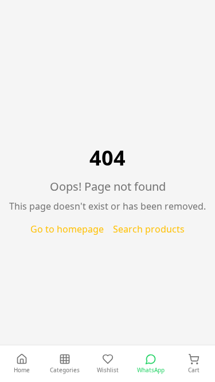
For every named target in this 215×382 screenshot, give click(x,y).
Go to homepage (67, 229)
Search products (149, 229)
